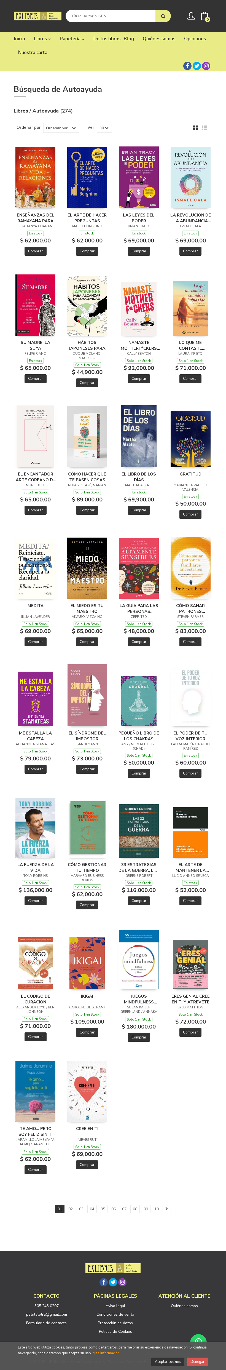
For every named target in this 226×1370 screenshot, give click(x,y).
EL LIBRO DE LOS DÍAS (139, 476)
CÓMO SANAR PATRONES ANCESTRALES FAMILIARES (190, 608)
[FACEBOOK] (187, 66)
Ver (90, 127)
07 (124, 1209)
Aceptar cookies (168, 1361)
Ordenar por (29, 127)
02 (70, 1209)
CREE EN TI (87, 1128)
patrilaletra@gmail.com (46, 1314)
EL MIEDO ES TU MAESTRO (87, 608)
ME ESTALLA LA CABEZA (35, 735)
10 (156, 1209)
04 (92, 1209)
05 (103, 1209)
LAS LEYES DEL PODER (139, 217)
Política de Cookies (115, 1331)
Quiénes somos (184, 1305)
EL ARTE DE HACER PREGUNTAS (87, 217)
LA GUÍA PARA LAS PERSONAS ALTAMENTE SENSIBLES (139, 608)
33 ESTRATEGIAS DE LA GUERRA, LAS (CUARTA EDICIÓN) (139, 867)
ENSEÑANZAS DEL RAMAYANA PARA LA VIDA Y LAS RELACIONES (35, 217)
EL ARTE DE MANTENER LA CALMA (191, 867)
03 (81, 1209)
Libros (41, 39)
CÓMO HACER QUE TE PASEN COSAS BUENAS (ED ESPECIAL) (87, 476)
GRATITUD (190, 474)
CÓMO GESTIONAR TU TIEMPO (87, 867)
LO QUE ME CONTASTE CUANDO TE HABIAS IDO (190, 345)
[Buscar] (163, 16)
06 (113, 1209)
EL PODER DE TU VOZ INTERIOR (190, 735)
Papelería (71, 39)
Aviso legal (115, 1305)
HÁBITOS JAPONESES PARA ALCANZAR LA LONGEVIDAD (87, 345)
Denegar (197, 1361)
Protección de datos (115, 1323)
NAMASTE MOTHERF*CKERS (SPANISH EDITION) (138, 345)
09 (146, 1209)
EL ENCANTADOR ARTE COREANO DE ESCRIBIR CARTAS (35, 476)
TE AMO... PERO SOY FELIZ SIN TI (35, 1131)
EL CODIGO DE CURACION (35, 999)
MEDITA (36, 605)
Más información (106, 1353)
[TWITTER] (197, 66)
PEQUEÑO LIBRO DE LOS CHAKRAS (139, 735)
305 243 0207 (46, 1305)
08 (135, 1209)
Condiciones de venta (115, 1314)
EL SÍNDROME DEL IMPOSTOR (87, 735)
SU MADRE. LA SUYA (35, 345)
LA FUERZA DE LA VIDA (35, 867)
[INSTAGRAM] (206, 66)
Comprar (35, 251)
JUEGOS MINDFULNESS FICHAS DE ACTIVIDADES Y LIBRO (139, 999)
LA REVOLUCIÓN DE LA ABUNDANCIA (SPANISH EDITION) (190, 217)
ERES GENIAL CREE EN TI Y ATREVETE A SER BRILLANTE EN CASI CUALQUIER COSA (190, 999)
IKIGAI (87, 996)
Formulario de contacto (46, 1323)
